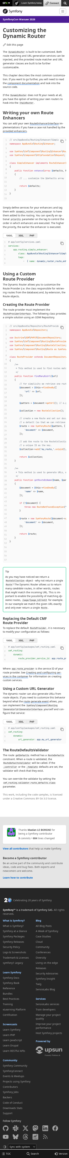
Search (35, 1153)
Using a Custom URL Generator (28, 688)
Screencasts (10, 1024)
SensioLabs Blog (45, 989)
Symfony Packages (14, 936)
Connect (54, 3)
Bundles (8, 993)
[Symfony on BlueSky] (15, 1137)
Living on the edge (47, 962)
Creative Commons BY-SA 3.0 (30, 798)
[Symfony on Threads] (25, 1137)
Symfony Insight (45, 978)
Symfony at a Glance (15, 931)
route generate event (36, 701)
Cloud (39, 941)
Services (41, 998)
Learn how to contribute (18, 877)
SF (5, 3)
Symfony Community (15, 1065)
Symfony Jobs (11, 1092)
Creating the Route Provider (26, 304)
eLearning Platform (14, 1009)
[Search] (65, 3)
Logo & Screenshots (14, 952)
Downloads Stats (12, 1108)
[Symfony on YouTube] (5, 1137)
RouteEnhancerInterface (44, 123)
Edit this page (15, 44)
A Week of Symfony (47, 931)
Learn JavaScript (12, 1040)
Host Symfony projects (49, 1033)
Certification (10, 1015)
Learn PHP (9, 1035)
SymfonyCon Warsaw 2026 (19, 19)
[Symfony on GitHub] (5, 1128)
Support (7, 1113)
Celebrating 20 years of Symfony (32, 900)
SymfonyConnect (13, 1071)
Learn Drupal (10, 1045)
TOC (8, 1153)
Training (8, 1004)
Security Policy (11, 947)
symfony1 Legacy (13, 962)
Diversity (41, 957)
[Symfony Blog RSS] (45, 1137)
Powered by (43, 1041)
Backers (7, 1097)
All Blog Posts (44, 926)
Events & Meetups (13, 1076)
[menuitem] (18, 926)
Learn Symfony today (31, 3)
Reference (9, 988)
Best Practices (11, 998)
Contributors (10, 1086)
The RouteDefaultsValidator (26, 750)
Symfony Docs (11, 977)
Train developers (46, 1009)
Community (10, 1060)
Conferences (43, 952)
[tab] (9, 235)
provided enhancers (15, 131)
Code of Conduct (12, 1102)
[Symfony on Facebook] (55, 1128)
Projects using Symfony (16, 1081)
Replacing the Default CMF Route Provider (25, 620)
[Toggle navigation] (62, 11)
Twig (38, 984)
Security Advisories (47, 973)
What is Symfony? (14, 920)
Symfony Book (11, 983)
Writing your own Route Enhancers (28, 115)
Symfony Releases (13, 941)
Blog (38, 920)
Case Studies (43, 936)
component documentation (23, 83)
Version (63, 1153)
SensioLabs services (47, 1004)
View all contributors (15, 848)
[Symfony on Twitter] (25, 1128)
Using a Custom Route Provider (19, 276)
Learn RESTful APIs (14, 1051)
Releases (41, 968)
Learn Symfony (12, 972)
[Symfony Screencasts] (35, 1137)
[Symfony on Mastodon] (35, 1128)
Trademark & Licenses (16, 957)
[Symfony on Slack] (15, 1128)
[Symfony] (29, 11)
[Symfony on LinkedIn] (45, 1128)
